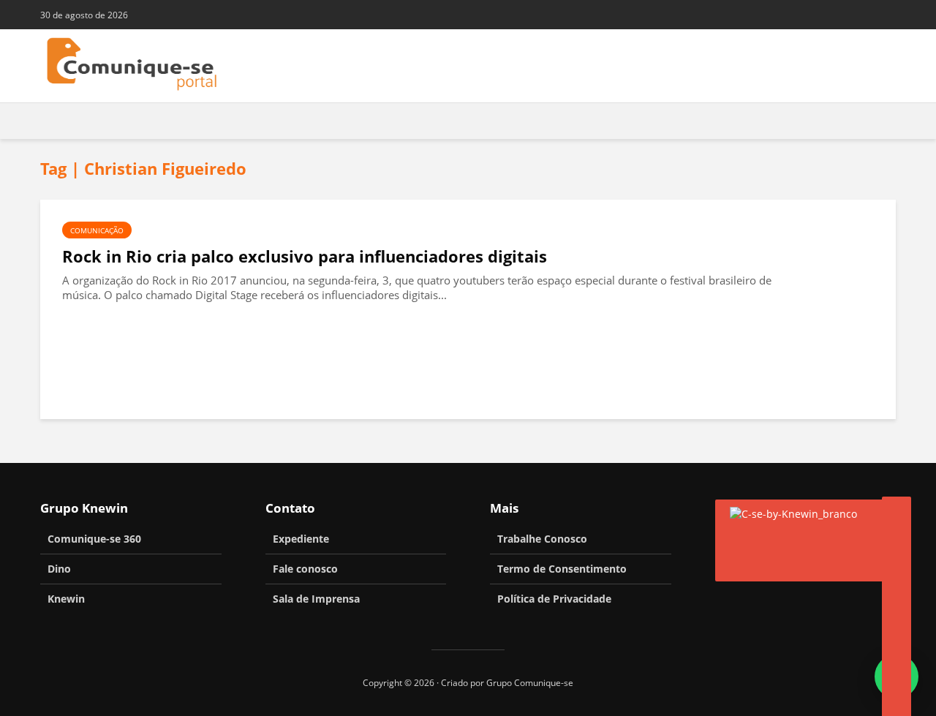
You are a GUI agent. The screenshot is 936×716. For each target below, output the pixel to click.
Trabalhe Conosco (542, 539)
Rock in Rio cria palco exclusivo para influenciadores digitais (304, 256)
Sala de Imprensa (316, 599)
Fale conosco (305, 569)
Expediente (301, 539)
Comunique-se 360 (94, 539)
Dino (59, 569)
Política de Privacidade (554, 599)
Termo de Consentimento (562, 569)
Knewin (66, 599)
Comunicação (97, 230)
